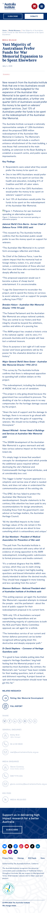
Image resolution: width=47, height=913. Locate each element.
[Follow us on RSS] (4, 852)
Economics (6, 74)
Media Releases (14, 30)
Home (4, 30)
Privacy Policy (7, 858)
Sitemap (20, 858)
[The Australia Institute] (15, 6)
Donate (34, 16)
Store (43, 858)
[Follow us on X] (10, 846)
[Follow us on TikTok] (32, 846)
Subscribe (13, 16)
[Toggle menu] (42, 6)
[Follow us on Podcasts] (10, 852)
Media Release (9, 40)
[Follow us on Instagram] (21, 846)
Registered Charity (8, 889)
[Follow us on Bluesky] (4, 846)
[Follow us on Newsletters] (15, 852)
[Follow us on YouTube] (27, 846)
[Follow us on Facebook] (15, 846)
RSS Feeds (32, 858)
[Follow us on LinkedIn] (38, 846)
